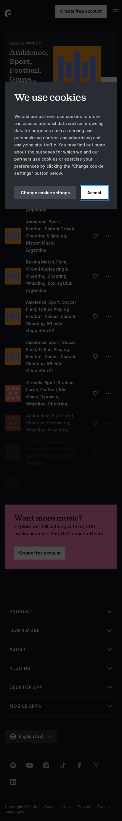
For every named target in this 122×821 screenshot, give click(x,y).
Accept (94, 192)
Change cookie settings (45, 192)
